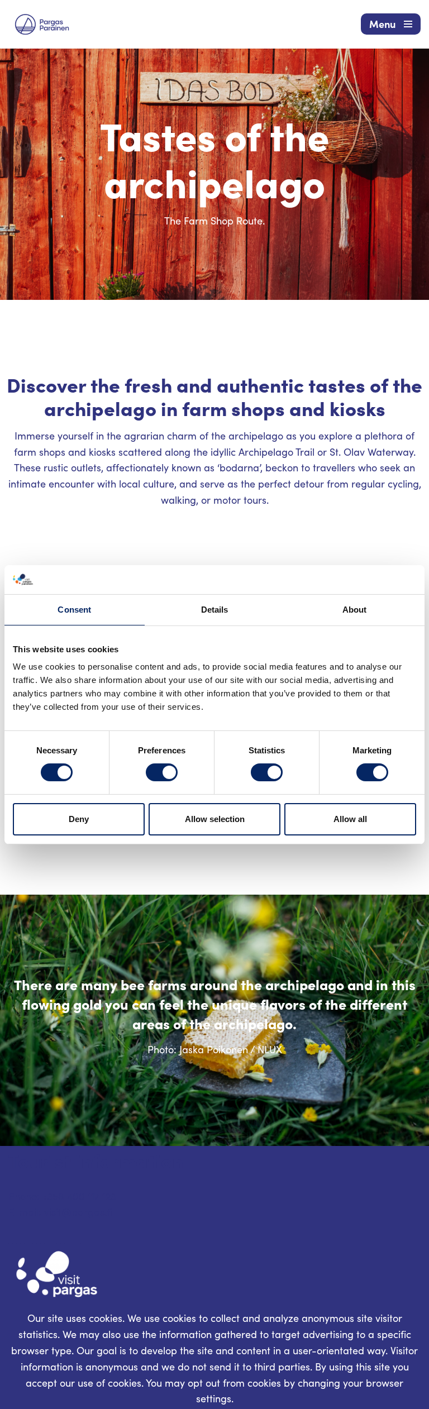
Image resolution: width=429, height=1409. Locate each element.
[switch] (162, 772)
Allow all (350, 819)
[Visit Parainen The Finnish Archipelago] (41, 24)
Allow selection (215, 819)
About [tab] (354, 609)
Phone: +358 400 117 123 (62, 1196)
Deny (79, 819)
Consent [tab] (74, 609)
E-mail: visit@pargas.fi (60, 1212)
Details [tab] (214, 609)
